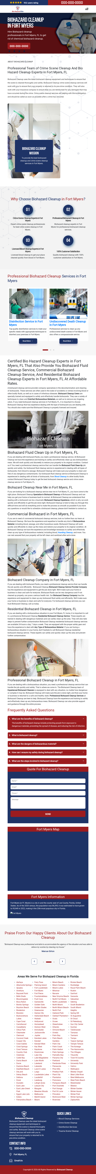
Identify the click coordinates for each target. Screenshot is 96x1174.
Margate (37, 1088)
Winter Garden (76, 1088)
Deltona (19, 1077)
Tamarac (74, 1032)
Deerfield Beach (22, 1069)
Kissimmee (39, 1052)
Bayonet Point (22, 993)
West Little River (77, 1074)
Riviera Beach (76, 982)
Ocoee (55, 1021)
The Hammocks (77, 1049)
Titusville (74, 1055)
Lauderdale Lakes (41, 1074)
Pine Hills (56, 1069)
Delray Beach (21, 1074)
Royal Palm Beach (78, 988)
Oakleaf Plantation (60, 1016)
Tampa (73, 1038)
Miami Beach (57, 982)
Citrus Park (20, 1030)
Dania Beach (21, 1060)
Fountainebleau (40, 996)
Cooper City (21, 1041)
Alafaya (19, 982)
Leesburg (38, 1080)
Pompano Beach (59, 1083)
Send (48, 814)
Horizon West (39, 1027)
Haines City (39, 1013)
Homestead (39, 1024)
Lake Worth (39, 1060)
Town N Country (77, 1058)
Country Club (21, 1052)
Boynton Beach (22, 1007)
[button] (45, 350)
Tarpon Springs (76, 1041)
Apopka (19, 988)
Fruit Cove (38, 999)
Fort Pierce (38, 993)
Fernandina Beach (23, 1100)
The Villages (75, 1052)
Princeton (56, 1094)
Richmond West (58, 1097)
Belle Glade (21, 996)
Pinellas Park (57, 1072)
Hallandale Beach (41, 1016)
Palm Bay (56, 1035)
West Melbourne (77, 1077)
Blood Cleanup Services (69, 1118)
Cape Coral (20, 1021)
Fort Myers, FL (20, 1154)
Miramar (55, 991)
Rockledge (74, 985)
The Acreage (75, 1046)
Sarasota (74, 996)
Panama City (57, 1058)
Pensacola (56, 1066)
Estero (19, 1097)
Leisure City (39, 1086)
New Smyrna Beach (60, 996)
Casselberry (21, 1027)
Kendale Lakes (40, 1038)
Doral (18, 1080)
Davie (18, 1063)
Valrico (73, 1066)
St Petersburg (76, 1021)
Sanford (73, 993)
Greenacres (39, 1010)
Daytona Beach (22, 1066)
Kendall (37, 1041)
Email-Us (18, 1160)
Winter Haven (75, 1091)
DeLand (19, 1072)
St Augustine (75, 1016)
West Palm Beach (77, 1080)
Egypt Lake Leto (23, 1094)
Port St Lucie (57, 1091)
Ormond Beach (58, 1030)
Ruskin (73, 991)
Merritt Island (39, 1097)
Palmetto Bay (58, 1055)
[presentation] (34, 961)
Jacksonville (39, 1032)
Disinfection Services (68, 1127)
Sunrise (73, 1027)
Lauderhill (38, 1077)
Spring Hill (74, 1013)
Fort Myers (38, 991)
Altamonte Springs (24, 985)
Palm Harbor (57, 1049)
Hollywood (38, 1021)
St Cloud (74, 1019)
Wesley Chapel (76, 1072)
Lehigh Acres (39, 1083)
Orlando (55, 1027)
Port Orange (57, 1088)
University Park (76, 1063)
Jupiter (37, 1035)
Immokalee (39, 1030)
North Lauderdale (59, 1002)
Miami (37, 1100)
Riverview (56, 1100)
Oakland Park (58, 1013)
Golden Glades (40, 1007)
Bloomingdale (22, 999)
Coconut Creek (22, 1038)
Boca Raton (21, 1002)
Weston (73, 1086)
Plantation (56, 1077)
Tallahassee (75, 1030)
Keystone (38, 1049)
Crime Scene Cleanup (68, 1123)
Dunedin (19, 1083)
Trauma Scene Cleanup (69, 1131)
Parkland (56, 1060)
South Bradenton (77, 1005)
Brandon (19, 1013)
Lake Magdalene (41, 1058)
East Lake (20, 1086)
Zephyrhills (75, 1100)
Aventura (20, 991)
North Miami (57, 1005)
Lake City (38, 1055)
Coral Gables (21, 1044)
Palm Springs (58, 1052)
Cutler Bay (20, 1058)
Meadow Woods (41, 1091)
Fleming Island (40, 985)
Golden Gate (39, 1005)
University (74, 1060)
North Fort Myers (59, 999)
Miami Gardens (58, 985)
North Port (56, 1010)
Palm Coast (57, 1046)
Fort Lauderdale (40, 988)
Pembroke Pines (59, 1063)
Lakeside (38, 1066)
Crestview (20, 1055)
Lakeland (38, 1063)
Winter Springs (76, 1097)
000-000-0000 (72, 3)
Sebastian (74, 999)
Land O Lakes (40, 1069)
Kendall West (39, 1044)
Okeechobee (57, 1024)
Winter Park (75, 1094)
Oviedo (55, 1032)
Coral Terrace (21, 1049)
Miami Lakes (57, 988)
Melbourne (38, 1094)
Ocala (54, 1019)
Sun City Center (76, 1024)
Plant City (56, 1074)
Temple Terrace (76, 1044)
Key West (38, 1046)
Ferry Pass (38, 982)
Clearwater (20, 1032)
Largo (36, 1072)
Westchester (75, 1083)
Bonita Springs (22, 1005)
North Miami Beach (60, 1007)
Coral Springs (22, 1046)
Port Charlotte (58, 1086)
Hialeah (37, 1019)
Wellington (74, 1069)
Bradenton (20, 1010)
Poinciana (56, 1080)
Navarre (55, 993)
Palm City (56, 1044)
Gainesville (38, 1002)
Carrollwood (21, 1024)
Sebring (73, 1002)
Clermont (20, 1035)
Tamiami (74, 1035)
